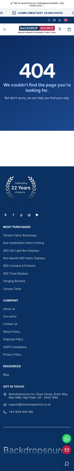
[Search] (49, 20)
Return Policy (11, 331)
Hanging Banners (14, 281)
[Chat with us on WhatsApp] (66, 438)
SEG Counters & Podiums (19, 265)
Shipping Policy (13, 339)
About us (9, 308)
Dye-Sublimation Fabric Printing (23, 242)
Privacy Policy (12, 354)
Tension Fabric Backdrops (20, 235)
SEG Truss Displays (15, 273)
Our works (9, 316)
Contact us (10, 324)
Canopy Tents (12, 288)
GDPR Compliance (15, 347)
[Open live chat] (66, 463)
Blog (6, 374)
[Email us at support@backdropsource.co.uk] (66, 449)
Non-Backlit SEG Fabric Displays (24, 258)
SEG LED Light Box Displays (21, 250)
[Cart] (69, 29)
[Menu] (4, 29)
